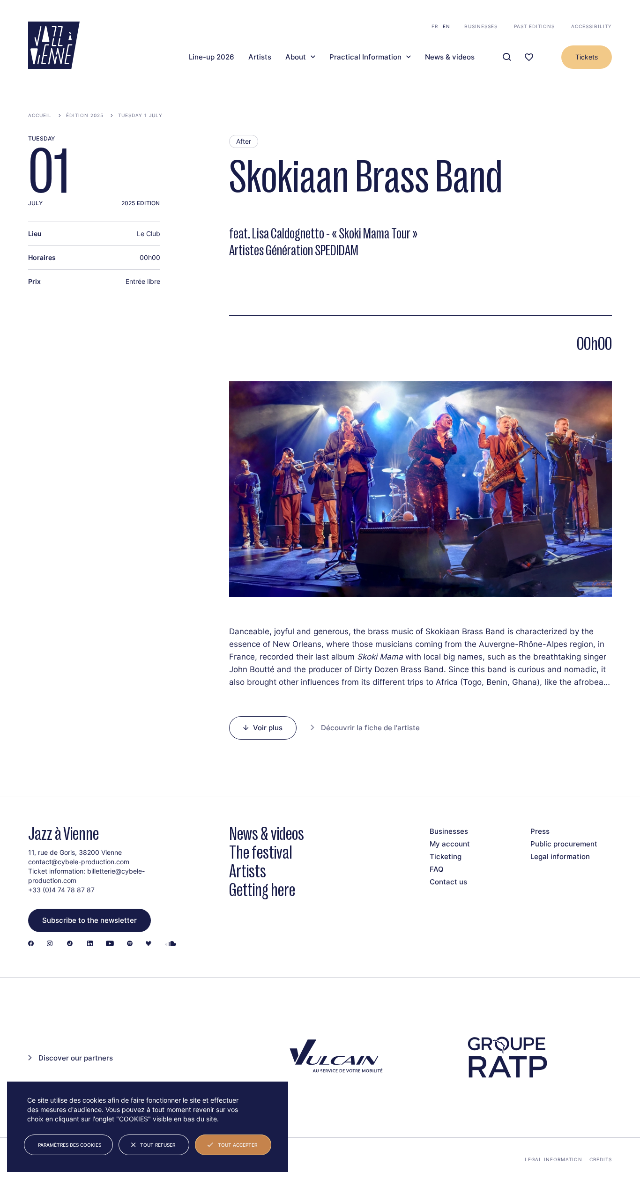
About (295, 57)
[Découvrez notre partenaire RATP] (507, 1057)
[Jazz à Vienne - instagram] (49, 944)
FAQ (437, 869)
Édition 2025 (85, 115)
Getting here (262, 889)
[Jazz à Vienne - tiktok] (70, 944)
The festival (260, 852)
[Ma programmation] (529, 57)
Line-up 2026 (211, 57)
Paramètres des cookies (69, 1145)
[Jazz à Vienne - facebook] (31, 944)
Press (540, 831)
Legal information (560, 856)
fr (435, 26)
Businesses (481, 26)
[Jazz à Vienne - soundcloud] (170, 944)
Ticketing (445, 856)
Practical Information (365, 57)
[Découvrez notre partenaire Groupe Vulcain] (334, 1057)
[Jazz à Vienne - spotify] (130, 944)
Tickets (586, 56)
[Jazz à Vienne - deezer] (148, 944)
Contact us (448, 882)
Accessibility (591, 26)
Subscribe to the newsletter (89, 920)
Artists (259, 57)
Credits (600, 1159)
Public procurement (563, 844)
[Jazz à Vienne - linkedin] (90, 944)
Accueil (40, 115)
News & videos (450, 57)
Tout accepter (237, 1145)
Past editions (534, 26)
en (446, 26)
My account (450, 844)
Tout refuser (157, 1145)
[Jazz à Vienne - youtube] (110, 944)
